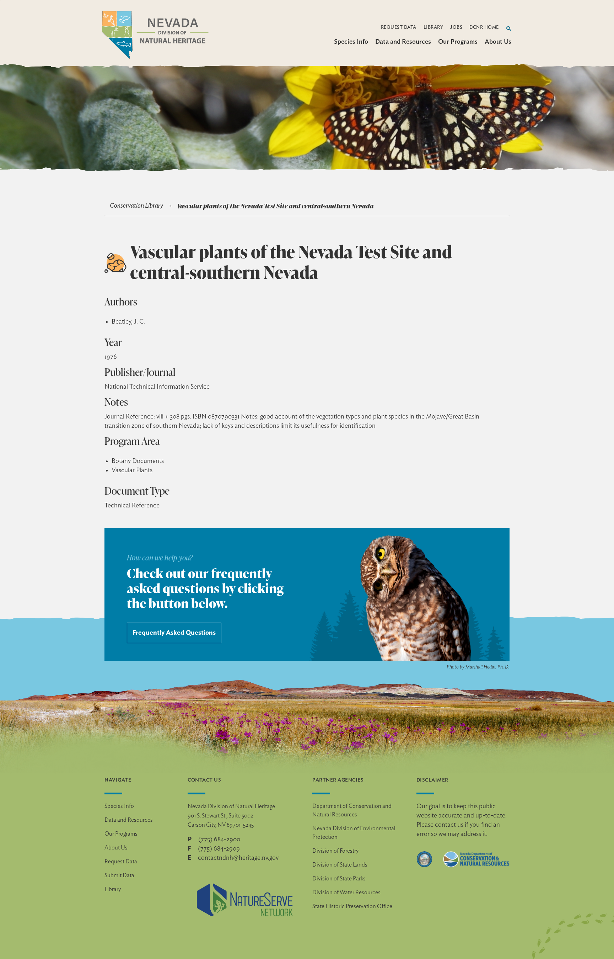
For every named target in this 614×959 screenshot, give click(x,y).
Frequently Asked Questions (174, 633)
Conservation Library (136, 206)
